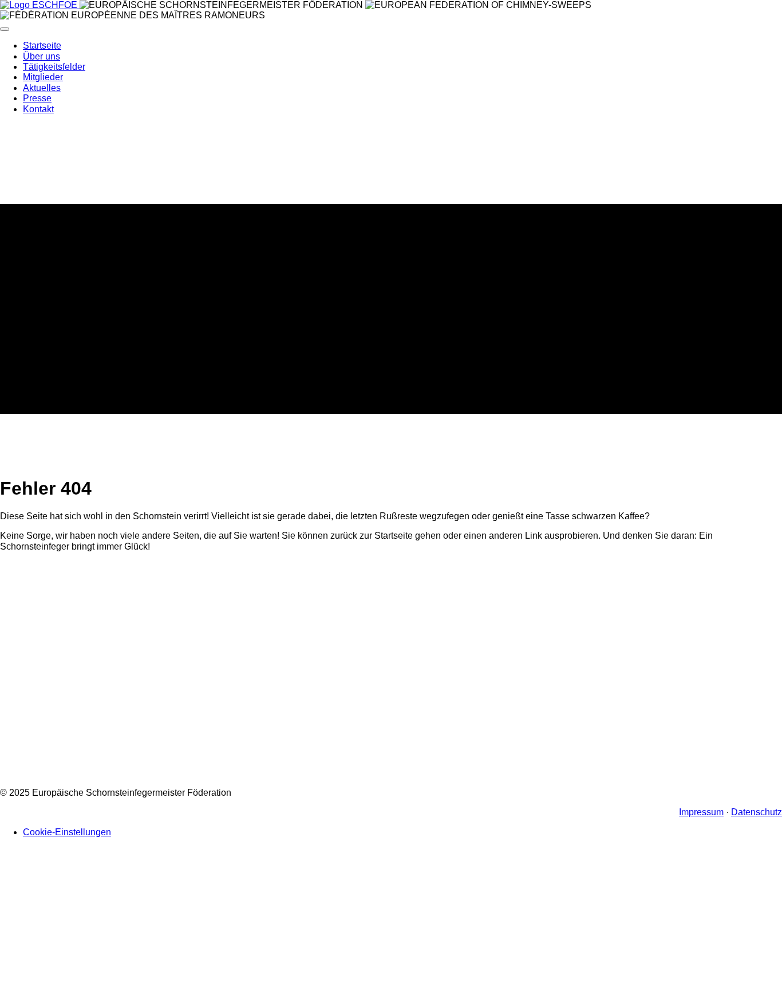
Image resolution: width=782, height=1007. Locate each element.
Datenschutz (756, 812)
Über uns (41, 56)
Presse (37, 98)
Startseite (42, 45)
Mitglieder (43, 77)
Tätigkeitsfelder (54, 67)
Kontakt (38, 109)
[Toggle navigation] (4, 29)
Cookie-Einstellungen (67, 832)
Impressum (701, 812)
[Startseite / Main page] (40, 5)
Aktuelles (42, 88)
